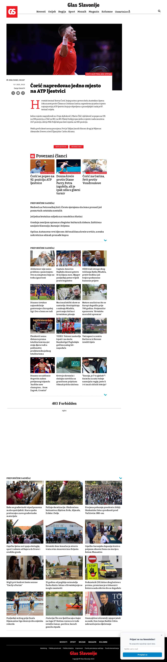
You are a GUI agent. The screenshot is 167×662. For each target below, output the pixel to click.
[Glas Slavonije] (11, 16)
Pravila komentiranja (112, 648)
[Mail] (18, 93)
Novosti (41, 11)
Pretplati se (142, 655)
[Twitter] (13, 93)
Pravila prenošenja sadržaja (94, 648)
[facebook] (23, 93)
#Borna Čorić (76, 147)
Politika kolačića (68, 648)
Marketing (43, 648)
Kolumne (107, 11)
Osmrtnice (121, 11)
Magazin (94, 11)
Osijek (52, 11)
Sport (71, 11)
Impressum (79, 648)
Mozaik (82, 11)
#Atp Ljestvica (61, 147)
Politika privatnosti (55, 648)
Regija (62, 11)
